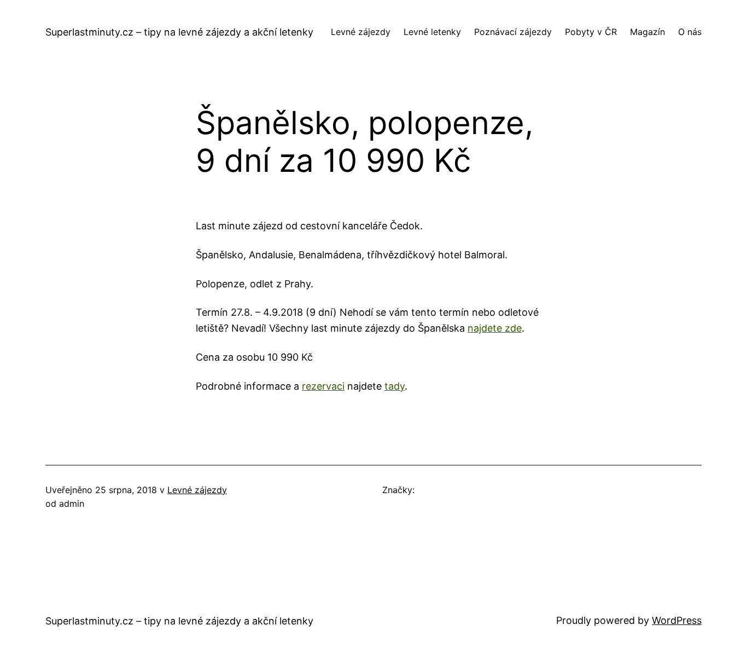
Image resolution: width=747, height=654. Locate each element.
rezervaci (323, 386)
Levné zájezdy (197, 489)
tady (394, 386)
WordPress (677, 620)
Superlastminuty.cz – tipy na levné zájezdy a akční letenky (179, 32)
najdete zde (495, 328)
